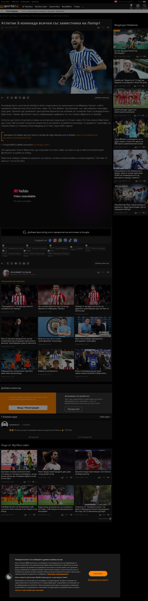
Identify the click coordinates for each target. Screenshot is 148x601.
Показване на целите (98, 580)
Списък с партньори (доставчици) (29, 590)
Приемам (98, 573)
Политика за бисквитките (57, 574)
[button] (9, 577)
